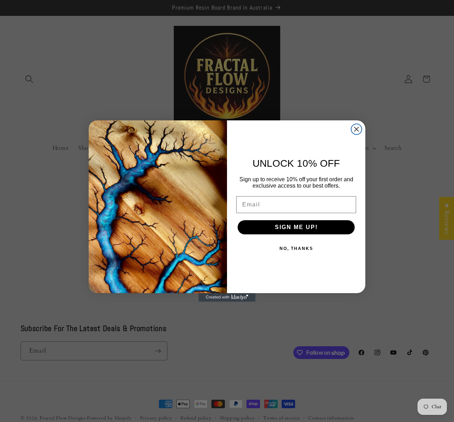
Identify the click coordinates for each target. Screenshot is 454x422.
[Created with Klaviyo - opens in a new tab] (227, 297)
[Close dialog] (356, 129)
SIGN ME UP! (296, 227)
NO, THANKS (296, 248)
